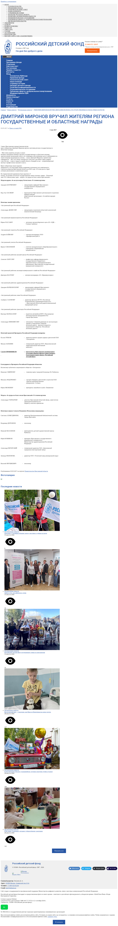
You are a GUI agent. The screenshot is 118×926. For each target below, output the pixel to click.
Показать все (59, 851)
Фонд (6, 4)
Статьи (7, 31)
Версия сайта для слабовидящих (18, 36)
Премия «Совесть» (13, 70)
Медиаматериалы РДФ (17, 21)
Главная (9, 60)
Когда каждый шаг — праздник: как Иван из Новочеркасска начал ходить (27, 712)
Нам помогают (12, 66)
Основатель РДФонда (18, 76)
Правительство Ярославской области (36, 471)
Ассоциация (9, 32)
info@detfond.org (11, 888)
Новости (8, 28)
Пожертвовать (92, 51)
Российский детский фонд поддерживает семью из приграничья (24, 652)
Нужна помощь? (11, 26)
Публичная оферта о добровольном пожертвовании (30, 19)
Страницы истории (16, 13)
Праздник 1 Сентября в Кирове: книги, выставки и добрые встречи (25, 533)
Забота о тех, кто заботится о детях (15, 593)
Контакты (10, 72)
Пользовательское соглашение (21, 18)
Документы (9, 23)
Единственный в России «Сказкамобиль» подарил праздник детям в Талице (28, 771)
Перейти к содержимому (8, 1)
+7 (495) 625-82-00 (13, 885)
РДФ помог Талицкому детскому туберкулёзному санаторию (23, 831)
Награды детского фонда (18, 14)
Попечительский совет (18, 9)
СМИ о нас (8, 29)
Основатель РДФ (14, 6)
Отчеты (7, 24)
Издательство (10, 34)
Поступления (11, 68)
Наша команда (14, 11)
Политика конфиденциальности (22, 16)
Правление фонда (15, 8)
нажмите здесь (52, 916)
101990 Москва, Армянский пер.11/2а (17, 883)
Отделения (10, 64)
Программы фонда (14, 62)
